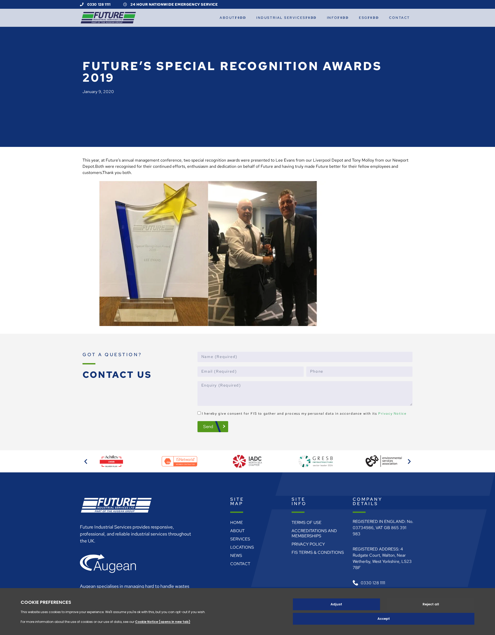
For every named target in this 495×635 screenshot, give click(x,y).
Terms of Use (306, 522)
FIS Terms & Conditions (318, 552)
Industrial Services (280, 17)
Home (236, 522)
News (236, 555)
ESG (363, 17)
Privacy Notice (392, 413)
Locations (242, 547)
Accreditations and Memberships (314, 533)
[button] (85, 461)
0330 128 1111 (98, 4)
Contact (399, 17)
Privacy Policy (308, 544)
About (227, 17)
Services (240, 539)
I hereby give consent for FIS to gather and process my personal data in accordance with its (304, 413)
